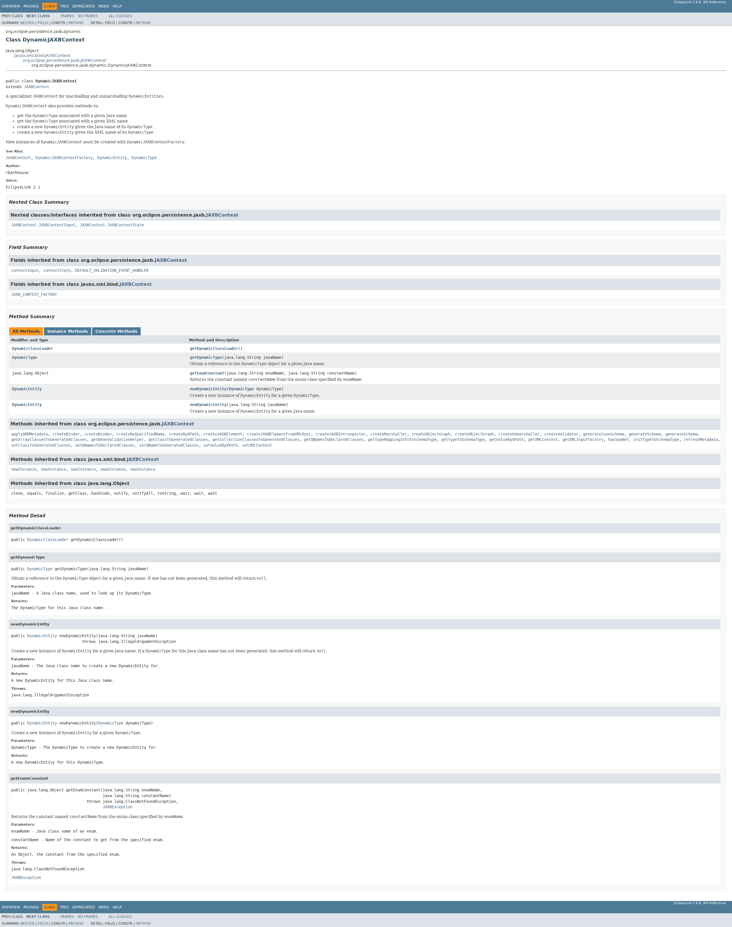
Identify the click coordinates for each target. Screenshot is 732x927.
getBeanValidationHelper (117, 439)
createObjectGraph (430, 434)
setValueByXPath (220, 445)
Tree (64, 6)
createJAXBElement (222, 434)
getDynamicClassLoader (214, 348)
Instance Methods (67, 331)
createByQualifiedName (140, 434)
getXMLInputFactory (583, 439)
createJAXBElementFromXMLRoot (279, 434)
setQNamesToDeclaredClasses (105, 445)
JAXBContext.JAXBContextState (112, 225)
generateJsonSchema (603, 434)
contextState (57, 270)
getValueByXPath (506, 439)
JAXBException (117, 807)
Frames (67, 16)
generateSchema (645, 434)
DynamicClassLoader (32, 348)
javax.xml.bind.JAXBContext (42, 55)
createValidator (561, 434)
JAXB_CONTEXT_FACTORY (34, 294)
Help (117, 6)
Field (43, 23)
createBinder (66, 434)
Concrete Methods (116, 331)
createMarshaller (388, 434)
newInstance (23, 469)
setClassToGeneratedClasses (41, 445)
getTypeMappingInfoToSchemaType (402, 439)
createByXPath (184, 434)
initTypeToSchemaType (656, 439)
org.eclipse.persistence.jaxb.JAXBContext (64, 60)
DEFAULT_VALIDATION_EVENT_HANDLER (111, 270)
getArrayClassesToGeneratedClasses (49, 439)
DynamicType (24, 357)
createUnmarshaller (519, 434)
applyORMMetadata (29, 434)
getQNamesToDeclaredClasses (333, 439)
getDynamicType (206, 357)
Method (76, 23)
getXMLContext (543, 439)
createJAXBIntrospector (340, 434)
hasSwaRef (618, 439)
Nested (27, 23)
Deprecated (83, 6)
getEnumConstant (207, 373)
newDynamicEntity (208, 389)
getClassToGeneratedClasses (178, 439)
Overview (11, 6)
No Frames (88, 16)
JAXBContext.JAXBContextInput (43, 225)
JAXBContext (36, 86)
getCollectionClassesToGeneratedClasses (255, 439)
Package (31, 6)
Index (103, 6)
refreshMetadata (701, 439)
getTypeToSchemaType (463, 439)
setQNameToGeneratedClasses (169, 445)
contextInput (25, 270)
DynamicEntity (27, 389)
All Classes (120, 16)
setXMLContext (257, 445)
